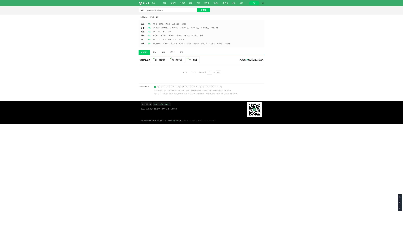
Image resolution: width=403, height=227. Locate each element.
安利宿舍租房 (200, 94)
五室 (174, 39)
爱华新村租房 (225, 94)
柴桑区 (184, 24)
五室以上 (181, 39)
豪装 (169, 32)
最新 (154, 52)
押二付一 (163, 35)
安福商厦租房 (228, 90)
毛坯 (154, 32)
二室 (159, 39)
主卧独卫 (174, 43)
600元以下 (156, 28)
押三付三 (195, 35)
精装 (164, 32)
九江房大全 (144, 17)
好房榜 (206, 3)
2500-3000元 (205, 28)
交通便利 (204, 43)
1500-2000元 (185, 28)
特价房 (173, 3)
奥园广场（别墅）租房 (160, 90)
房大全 (143, 109)
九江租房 (151, 17)
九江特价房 (149, 109)
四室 (169, 39)
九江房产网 (174, 120)
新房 (164, 3)
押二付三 (187, 35)
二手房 (182, 3)
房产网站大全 (165, 109)
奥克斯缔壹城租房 (218, 90)
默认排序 (144, 52)
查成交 (216, 3)
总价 (163, 52)
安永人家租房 (192, 94)
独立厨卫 (182, 43)
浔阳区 (155, 24)
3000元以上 (214, 28)
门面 (198, 3)
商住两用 (196, 43)
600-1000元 (165, 28)
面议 (201, 35)
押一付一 (155, 35)
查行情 (225, 3)
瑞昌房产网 (157, 109)
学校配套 (212, 43)
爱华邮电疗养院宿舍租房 (213, 94)
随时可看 (220, 43)
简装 (159, 32)
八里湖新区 (175, 24)
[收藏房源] (400, 197)
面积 (181, 52)
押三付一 (171, 35)
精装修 (189, 43)
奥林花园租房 (233, 94)
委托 (241, 3)
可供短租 (227, 43)
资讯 (233, 3)
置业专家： (145, 60)
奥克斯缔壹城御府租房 (180, 94)
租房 (190, 3)
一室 (154, 39)
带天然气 (166, 43)
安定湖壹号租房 (206, 90)
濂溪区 (161, 24)
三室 (164, 39)
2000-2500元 (195, 28)
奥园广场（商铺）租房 (174, 90)
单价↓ (172, 52)
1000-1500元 (175, 28)
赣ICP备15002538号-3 (190, 120)
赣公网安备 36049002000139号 (207, 120)
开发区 (168, 24)
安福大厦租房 (157, 94)
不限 (149, 24)
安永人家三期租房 (168, 94)
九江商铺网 (174, 109)
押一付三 (179, 35)
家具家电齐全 (157, 43)
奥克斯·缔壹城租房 (195, 90)
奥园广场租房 (185, 90)
